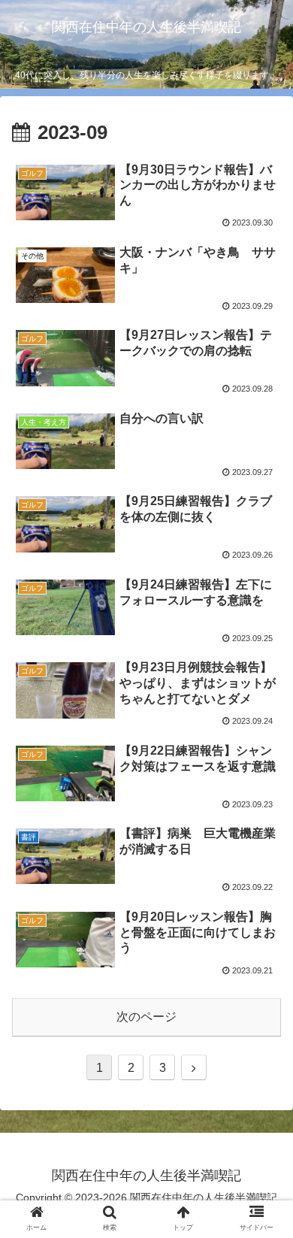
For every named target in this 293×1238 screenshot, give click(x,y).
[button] (263, 1194)
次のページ (146, 1016)
